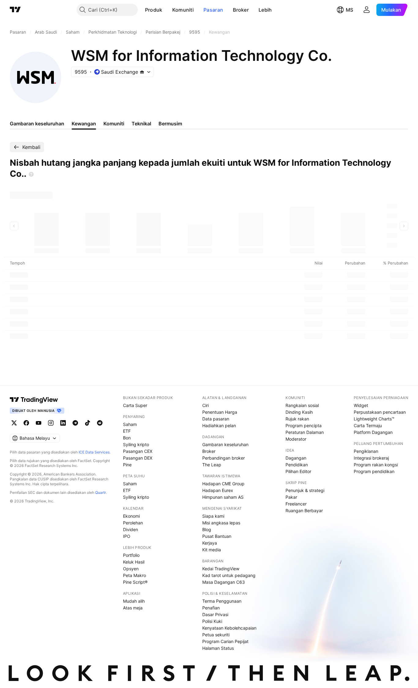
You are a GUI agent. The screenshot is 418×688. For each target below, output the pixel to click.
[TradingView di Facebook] (26, 423)
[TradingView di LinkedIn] (63, 423)
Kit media (211, 549)
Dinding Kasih (299, 412)
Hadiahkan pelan (219, 425)
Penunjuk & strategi (305, 490)
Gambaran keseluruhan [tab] (37, 123)
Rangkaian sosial (302, 405)
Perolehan (133, 522)
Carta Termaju (368, 425)
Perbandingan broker (223, 458)
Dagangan (296, 458)
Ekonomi (131, 516)
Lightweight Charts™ (374, 418)
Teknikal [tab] (141, 123)
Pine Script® (135, 582)
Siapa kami (213, 516)
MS (349, 10)
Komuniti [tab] (113, 123)
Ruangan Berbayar (304, 510)
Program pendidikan (374, 471)
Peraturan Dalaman (305, 432)
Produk (153, 10)
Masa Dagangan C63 (223, 582)
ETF (127, 431)
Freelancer (296, 503)
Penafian (211, 607)
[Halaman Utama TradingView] (15, 10)
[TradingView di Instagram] (51, 423)
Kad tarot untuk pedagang (229, 575)
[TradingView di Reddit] (99, 423)
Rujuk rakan (297, 418)
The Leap (211, 464)
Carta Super (135, 405)
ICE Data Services (94, 452)
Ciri (205, 405)
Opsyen (131, 568)
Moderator (296, 439)
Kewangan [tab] (84, 123)
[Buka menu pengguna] (366, 10)
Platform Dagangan (373, 432)
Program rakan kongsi (376, 464)
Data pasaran (215, 418)
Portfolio (131, 555)
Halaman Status (218, 648)
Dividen (130, 529)
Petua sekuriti (216, 634)
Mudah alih (134, 601)
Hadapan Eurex (217, 490)
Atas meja (133, 607)
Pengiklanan (366, 451)
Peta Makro (134, 575)
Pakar (291, 497)
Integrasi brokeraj (371, 458)
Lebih (265, 10)
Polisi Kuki (212, 621)
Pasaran (213, 10)
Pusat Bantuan (216, 536)
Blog (206, 529)
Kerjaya (209, 543)
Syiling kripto (136, 444)
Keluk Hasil (133, 561)
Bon (127, 437)
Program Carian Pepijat (225, 641)
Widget (361, 405)
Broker (241, 10)
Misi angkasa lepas (221, 522)
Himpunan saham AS (223, 497)
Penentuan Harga (219, 412)
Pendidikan (297, 464)
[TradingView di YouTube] (38, 423)
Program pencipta (304, 425)
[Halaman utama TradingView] (34, 399)
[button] (167, 10)
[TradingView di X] (14, 423)
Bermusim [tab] (170, 123)
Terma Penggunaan (221, 601)
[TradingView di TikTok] (87, 423)
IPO (126, 536)
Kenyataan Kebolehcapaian (229, 628)
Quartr (100, 492)
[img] (142, 72)
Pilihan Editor (298, 471)
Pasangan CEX (137, 451)
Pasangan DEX (137, 458)
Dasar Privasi (215, 614)
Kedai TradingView (220, 568)
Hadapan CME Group (223, 483)
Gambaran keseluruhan (225, 444)
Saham (130, 424)
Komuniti (183, 10)
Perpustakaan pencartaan (380, 412)
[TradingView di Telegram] (75, 423)
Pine (127, 464)
